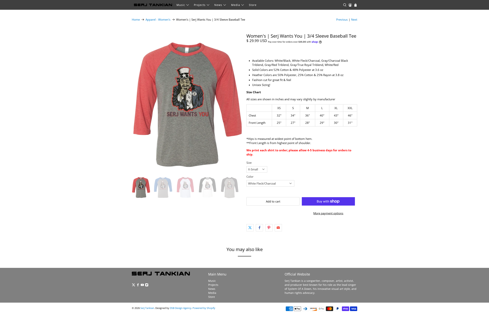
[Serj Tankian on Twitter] (133, 285)
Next (354, 19)
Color (249, 176)
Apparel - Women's (158, 19)
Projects (200, 5)
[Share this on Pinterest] (269, 227)
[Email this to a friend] (278, 227)
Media (235, 5)
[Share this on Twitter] (250, 227)
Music (180, 5)
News (218, 5)
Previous (342, 19)
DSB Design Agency (180, 308)
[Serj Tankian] (153, 5)
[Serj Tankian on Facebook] (138, 285)
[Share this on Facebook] (259, 227)
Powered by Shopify (204, 308)
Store (253, 5)
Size (249, 162)
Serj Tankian (147, 308)
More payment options (328, 213)
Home (136, 19)
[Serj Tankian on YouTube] (142, 285)
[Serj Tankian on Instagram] (146, 285)
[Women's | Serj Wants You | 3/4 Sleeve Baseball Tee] (187, 102)
